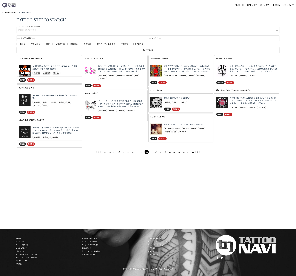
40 (174, 152)
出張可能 (124, 44)
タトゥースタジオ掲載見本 (91, 251)
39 (170, 152)
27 (114, 152)
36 (156, 152)
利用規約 (19, 264)
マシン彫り (35, 44)
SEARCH (149, 50)
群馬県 (22, 112)
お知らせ (19, 238)
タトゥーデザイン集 (88, 254)
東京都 (22, 80)
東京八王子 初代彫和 (159, 58)
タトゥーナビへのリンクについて (27, 254)
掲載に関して (86, 248)
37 (161, 152)
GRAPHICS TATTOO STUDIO (31, 120)
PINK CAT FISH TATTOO (95, 58)
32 (137, 152)
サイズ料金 (138, 44)
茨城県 (22, 144)
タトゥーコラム (21, 242)
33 (142, 152)
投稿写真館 (152, 248)
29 (123, 152)
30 (128, 152)
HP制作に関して (21, 248)
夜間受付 (87, 44)
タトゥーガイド (153, 254)
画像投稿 (151, 251)
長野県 (154, 139)
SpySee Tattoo (156, 90)
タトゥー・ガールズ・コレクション (160, 242)
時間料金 (74, 44)
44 (193, 152)
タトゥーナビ (149, 269)
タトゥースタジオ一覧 (89, 238)
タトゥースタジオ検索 (89, 242)
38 (165, 152)
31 (133, 152)
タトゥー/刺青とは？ (23, 245)
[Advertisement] (86, 191)
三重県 (167, 109)
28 (119, 152)
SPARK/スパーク (92, 93)
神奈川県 (220, 82)
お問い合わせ (20, 251)
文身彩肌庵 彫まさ (26, 87)
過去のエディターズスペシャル (26, 258)
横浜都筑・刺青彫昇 (224, 58)
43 (188, 152)
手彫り (22, 44)
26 (110, 152)
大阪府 (88, 86)
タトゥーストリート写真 (156, 245)
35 (151, 152)
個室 (48, 44)
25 (105, 152)
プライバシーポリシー (23, 261)
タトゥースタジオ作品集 (90, 245)
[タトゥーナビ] (9, 5)
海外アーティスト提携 (106, 44)
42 (184, 152)
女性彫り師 (60, 44)
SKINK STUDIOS (157, 117)
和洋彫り (31, 80)
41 (179, 152)
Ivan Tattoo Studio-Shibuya (30, 58)
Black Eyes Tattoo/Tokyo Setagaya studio (233, 90)
